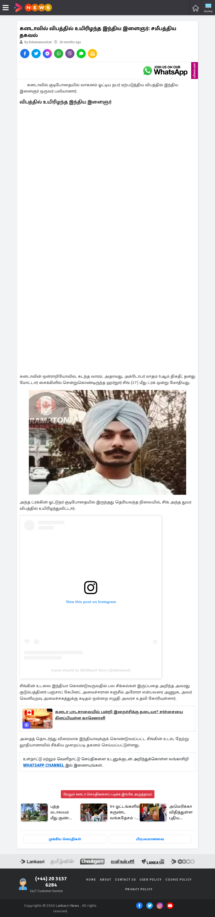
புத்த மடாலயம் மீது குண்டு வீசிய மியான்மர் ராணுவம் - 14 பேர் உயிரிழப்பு (61, 812)
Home (91, 879)
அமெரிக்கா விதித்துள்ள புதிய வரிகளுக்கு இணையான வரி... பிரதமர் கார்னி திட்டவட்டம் (181, 812)
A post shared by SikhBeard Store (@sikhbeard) (91, 670)
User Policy (151, 879)
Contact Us (125, 879)
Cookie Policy (178, 879)
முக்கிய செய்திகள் (65, 839)
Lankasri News (67, 905)
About (105, 879)
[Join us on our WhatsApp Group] (165, 70)
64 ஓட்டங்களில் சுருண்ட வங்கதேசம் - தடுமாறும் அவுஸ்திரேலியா (126, 812)
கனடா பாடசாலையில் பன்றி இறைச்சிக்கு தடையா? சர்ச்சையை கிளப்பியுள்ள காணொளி (119, 715)
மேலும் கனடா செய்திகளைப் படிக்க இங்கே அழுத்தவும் (107, 794)
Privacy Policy (139, 889)
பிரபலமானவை (150, 839)
